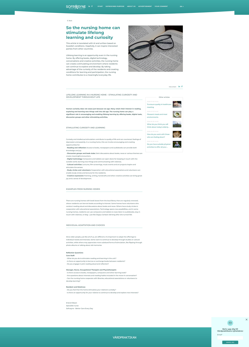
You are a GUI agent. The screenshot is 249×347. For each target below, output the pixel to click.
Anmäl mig (230, 342)
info (164, 104)
